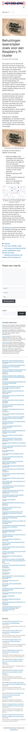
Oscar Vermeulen (6, 336)
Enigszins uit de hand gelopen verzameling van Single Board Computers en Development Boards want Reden (13, 377)
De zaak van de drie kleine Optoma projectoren (13, 413)
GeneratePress (14, 729)
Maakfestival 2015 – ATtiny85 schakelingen (12, 556)
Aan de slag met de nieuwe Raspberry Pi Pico (12, 453)
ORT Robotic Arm (6, 572)
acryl (5, 246)
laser (9, 246)
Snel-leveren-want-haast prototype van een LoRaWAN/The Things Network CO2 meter (14, 250)
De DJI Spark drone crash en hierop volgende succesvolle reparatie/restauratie (13, 695)
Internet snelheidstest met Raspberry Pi (11, 539)
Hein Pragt (4, 330)
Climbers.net (8, 227)
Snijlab (10, 122)
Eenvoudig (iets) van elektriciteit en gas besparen (14, 442)
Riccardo (4, 714)
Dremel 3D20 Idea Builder (8, 450)
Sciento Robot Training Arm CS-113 (10, 580)
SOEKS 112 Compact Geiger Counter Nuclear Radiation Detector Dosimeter (12, 661)
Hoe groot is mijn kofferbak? (9, 499)
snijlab (19, 246)
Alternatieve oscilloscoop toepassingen (11, 599)
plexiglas (14, 246)
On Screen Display (6, 569)
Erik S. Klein (5, 325)
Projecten (7, 243)
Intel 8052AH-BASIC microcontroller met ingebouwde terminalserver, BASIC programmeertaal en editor (11, 608)
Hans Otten (5, 348)
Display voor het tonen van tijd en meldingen (12, 435)
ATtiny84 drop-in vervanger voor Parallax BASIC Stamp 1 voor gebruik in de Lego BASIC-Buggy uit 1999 (13, 560)
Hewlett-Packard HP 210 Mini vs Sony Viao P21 (13, 478)
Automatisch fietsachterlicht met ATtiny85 (12, 592)
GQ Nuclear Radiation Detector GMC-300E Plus (13, 465)
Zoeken (4, 310)
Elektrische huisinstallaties (8, 595)
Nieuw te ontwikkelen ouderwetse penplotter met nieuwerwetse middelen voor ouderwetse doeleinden (14, 371)
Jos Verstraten (5, 342)
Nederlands (6, 12)
